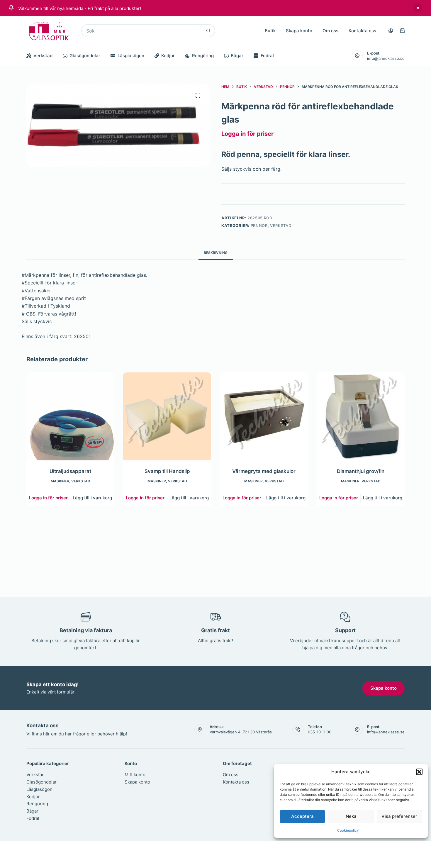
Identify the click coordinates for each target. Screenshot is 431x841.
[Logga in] (390, 30)
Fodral (267, 55)
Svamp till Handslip (167, 471)
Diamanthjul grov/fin (360, 471)
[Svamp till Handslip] (167, 416)
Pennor (259, 225)
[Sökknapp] (208, 30)
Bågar (237, 55)
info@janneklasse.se (386, 58)
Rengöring (203, 55)
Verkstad (42, 55)
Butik (270, 30)
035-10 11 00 (319, 732)
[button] (419, 772)
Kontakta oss (362, 30)
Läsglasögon (131, 55)
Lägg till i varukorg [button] (92, 498)
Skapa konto (299, 30)
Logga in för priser (247, 133)
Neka (351, 816)
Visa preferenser (399, 816)
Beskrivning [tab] (216, 252)
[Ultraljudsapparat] (70, 416)
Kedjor (168, 55)
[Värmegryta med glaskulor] (264, 416)
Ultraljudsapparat (70, 471)
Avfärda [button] (417, 8)
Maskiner (60, 481)
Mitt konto (135, 774)
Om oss (330, 30)
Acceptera (302, 816)
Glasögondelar (84, 55)
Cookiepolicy (348, 830)
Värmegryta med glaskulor (264, 471)
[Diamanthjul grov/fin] (361, 416)
